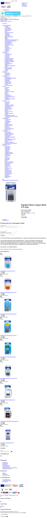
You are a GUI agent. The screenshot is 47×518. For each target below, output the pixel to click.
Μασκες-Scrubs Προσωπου (10, 65)
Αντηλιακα (7, 120)
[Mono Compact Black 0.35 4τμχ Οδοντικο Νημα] (10, 202)
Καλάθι (23, 217)
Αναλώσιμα (7, 151)
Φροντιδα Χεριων (8, 172)
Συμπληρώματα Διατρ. (7, 25)
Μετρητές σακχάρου (8, 162)
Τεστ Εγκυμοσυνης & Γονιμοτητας (11, 116)
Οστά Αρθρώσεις (8, 41)
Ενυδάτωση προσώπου (9, 58)
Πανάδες (6, 114)
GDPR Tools (5, 462)
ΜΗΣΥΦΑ (7, 177)
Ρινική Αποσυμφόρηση (9, 142)
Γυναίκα (4, 100)
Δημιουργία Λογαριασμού (14, 19)
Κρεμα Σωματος (8, 109)
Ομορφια (6, 112)
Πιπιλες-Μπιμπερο (8, 140)
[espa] (5, 8)
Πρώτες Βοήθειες (8, 167)
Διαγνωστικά (7, 158)
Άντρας (4, 86)
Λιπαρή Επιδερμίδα (8, 63)
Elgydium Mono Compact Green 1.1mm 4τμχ (8, 378)
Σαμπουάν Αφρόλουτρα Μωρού (11, 143)
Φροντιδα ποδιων (8, 171)
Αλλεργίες (7, 150)
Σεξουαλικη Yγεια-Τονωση (10, 98)
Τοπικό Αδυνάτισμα (8, 85)
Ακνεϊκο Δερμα (8, 119)
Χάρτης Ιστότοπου (6, 475)
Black (7, 249)
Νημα (17, 249)
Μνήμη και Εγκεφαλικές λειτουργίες (11, 39)
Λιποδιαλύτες (7, 81)
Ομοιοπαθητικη (8, 165)
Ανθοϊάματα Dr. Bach (9, 153)
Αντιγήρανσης (7, 27)
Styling (6, 88)
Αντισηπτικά (7, 154)
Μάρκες (23, 3)
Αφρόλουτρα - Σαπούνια (9, 91)
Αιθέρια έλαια (7, 148)
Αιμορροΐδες (7, 149)
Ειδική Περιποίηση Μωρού (10, 136)
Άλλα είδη (5, 145)
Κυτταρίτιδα (7, 80)
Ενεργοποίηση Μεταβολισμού (10, 78)
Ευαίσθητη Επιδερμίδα (9, 60)
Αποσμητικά (7, 101)
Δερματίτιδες (7, 157)
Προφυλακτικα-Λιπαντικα (10, 96)
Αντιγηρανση (7, 55)
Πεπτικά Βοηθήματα (9, 42)
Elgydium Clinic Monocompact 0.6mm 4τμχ (8, 313)
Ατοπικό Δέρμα (8, 155)
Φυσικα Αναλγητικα (8, 173)
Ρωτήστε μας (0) (6, 220)
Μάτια (6, 37)
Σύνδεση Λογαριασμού (4, 19)
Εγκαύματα (7, 159)
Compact (4, 249)
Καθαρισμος (7, 62)
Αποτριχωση (7, 102)
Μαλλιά (6, 110)
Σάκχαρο (6, 45)
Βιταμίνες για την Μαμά (9, 133)
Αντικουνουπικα (8, 121)
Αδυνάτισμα (5, 75)
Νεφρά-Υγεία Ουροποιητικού (10, 40)
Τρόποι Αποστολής (6, 465)
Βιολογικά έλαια (8, 176)
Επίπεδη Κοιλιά (8, 79)
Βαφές (6, 92)
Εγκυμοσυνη (7, 135)
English (7, 10)
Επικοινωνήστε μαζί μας (7, 468)
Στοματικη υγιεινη (8, 170)
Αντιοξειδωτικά (8, 28)
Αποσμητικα (7, 89)
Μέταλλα (6, 38)
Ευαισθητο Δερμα (8, 125)
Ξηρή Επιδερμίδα (8, 68)
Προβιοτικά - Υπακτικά (9, 44)
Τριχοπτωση (7, 99)
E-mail (5, 226)
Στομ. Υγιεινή (7, 129)
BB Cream (7, 53)
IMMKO (6, 495)
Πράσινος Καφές (8, 83)
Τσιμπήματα (7, 74)
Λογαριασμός (24, 4)
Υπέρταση (7, 49)
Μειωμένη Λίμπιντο (8, 111)
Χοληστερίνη (7, 50)
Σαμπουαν (7, 97)
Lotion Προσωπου (8, 54)
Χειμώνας (7, 175)
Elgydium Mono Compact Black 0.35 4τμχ (10, 180)
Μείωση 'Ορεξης (8, 82)
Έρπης (6, 160)
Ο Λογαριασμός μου (6, 479)
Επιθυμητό (2, 274)
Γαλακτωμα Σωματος (9, 105)
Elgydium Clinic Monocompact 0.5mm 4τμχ (8, 292)
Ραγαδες (6, 141)
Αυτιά (6, 156)
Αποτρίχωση (7, 57)
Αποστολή (2, 235)
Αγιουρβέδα (7, 146)
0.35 (9, 249)
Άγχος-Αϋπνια (7, 147)
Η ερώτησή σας (3, 231)
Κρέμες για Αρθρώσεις (9, 161)
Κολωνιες (7, 126)
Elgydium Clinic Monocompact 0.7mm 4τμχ (8, 335)
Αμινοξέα (7, 26)
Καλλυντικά (5, 52)
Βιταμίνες (7, 51)
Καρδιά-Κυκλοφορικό (9, 32)
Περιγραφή (5, 219)
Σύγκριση (6, 274)
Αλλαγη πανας (7, 131)
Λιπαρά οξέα (7, 34)
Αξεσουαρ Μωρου (8, 132)
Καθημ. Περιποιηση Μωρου (10, 139)
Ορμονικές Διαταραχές (9, 113)
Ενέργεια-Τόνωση (8, 29)
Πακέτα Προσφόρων (6, 144)
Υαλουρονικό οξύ (8, 48)
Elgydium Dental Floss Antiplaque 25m (7, 399)
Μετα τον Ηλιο (8, 127)
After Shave (7, 87)
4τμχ (11, 249)
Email (1, 450)
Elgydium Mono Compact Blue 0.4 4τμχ (7, 270)
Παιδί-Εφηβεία (5, 118)
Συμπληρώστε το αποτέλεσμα (5, 232)
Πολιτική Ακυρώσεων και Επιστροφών (10, 467)
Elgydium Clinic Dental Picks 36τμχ (7, 442)
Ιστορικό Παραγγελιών (7, 480)
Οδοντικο (14, 249)
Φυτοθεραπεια (7, 174)
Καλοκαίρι (5, 71)
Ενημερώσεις (5, 481)
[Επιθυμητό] (25, 217)
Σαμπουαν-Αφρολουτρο (9, 128)
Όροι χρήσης (5, 464)
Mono (1, 249)
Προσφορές (5, 474)
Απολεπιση (7, 56)
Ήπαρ (6, 31)
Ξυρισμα (6, 93)
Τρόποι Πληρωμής (6, 466)
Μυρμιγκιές (7, 164)
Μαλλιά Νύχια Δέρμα (9, 36)
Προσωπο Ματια (8, 95)
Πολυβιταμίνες (7, 43)
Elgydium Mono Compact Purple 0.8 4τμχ (8, 356)
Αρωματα (7, 90)
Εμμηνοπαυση (7, 106)
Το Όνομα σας (3, 225)
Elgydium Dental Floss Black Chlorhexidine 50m (9, 421)
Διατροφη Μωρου (8, 134)
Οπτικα (6, 166)
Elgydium (29, 209)
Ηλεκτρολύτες (7, 30)
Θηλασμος (7, 137)
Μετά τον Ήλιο (8, 73)
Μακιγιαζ (6, 64)
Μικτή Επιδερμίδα (8, 67)
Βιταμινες (7, 123)
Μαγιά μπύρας (7, 35)
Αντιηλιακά (7, 72)
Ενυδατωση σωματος (9, 59)
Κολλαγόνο (7, 33)
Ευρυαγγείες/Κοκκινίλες (9, 61)
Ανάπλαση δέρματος (9, 152)
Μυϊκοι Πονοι (7, 163)
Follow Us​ (2, 506)
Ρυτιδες (6, 69)
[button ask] (26, 217)
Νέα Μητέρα (5, 130)
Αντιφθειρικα (7, 122)
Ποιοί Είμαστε (25, 2)
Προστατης (7, 94)
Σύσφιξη (6, 70)
